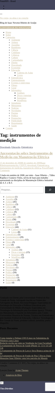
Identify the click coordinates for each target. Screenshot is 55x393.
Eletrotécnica (17, 78)
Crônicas (15, 55)
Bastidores (16, 47)
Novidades (16, 110)
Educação (15, 70)
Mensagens (16, 105)
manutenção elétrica (32, 168)
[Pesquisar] (50, 189)
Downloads (16, 65)
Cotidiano (15, 52)
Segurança (21, 98)
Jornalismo (16, 103)
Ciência (14, 50)
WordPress (22, 100)
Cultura (14, 57)
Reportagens (16, 123)
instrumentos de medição (11, 168)
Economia (15, 67)
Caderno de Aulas (25, 73)
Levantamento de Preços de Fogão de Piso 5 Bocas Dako (25, 356)
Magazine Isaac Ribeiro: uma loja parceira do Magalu (24, 358)
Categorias (10, 37)
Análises (21, 93)
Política (14, 115)
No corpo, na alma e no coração (14, 18)
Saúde (14, 126)
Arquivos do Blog (14, 375)
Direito (14, 62)
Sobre (8, 35)
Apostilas (15, 45)
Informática (16, 90)
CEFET (22, 165)
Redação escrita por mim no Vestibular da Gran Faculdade (26, 343)
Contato (9, 128)
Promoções (16, 118)
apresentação (12, 165)
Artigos (14, 42)
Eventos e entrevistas (20, 83)
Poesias (14, 113)
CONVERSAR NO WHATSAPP (15, 27)
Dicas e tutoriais (24, 95)
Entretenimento (18, 80)
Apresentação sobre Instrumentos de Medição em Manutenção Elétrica (26, 155)
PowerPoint (47, 168)
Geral (13, 88)
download (31, 165)
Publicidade (16, 120)
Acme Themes (21, 370)
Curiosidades (17, 60)
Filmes (14, 85)
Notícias (15, 108)
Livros (20, 75)
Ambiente (15, 40)
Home (8, 32)
